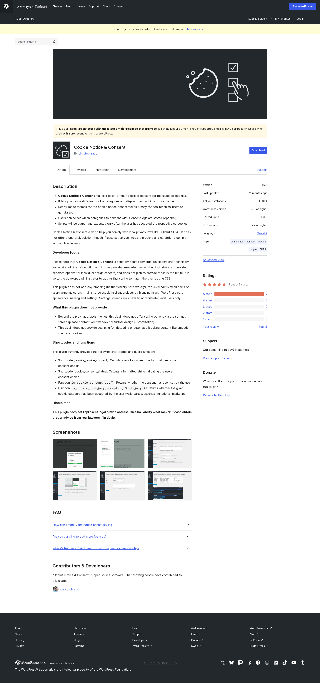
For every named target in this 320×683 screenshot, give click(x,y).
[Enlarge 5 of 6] (139, 476)
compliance (237, 241)
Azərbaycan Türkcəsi (62, 662)
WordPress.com (261, 628)
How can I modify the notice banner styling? (83, 525)
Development (127, 170)
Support (262, 170)
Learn (135, 628)
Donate (197, 640)
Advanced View (213, 260)
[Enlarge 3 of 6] (187, 444)
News (18, 634)
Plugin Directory (24, 18)
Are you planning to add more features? (79, 536)
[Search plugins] (54, 41)
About (18, 628)
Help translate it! (196, 29)
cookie (262, 241)
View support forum (216, 358)
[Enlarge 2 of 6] (139, 444)
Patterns (79, 645)
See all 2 (262, 233)
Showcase (80, 628)
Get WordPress (302, 6)
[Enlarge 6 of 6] (187, 476)
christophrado (88, 153)
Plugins (78, 640)
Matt (254, 634)
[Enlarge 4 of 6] (92, 476)
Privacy (19, 645)
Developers (139, 640)
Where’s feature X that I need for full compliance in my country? (96, 548)
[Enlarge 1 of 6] (92, 444)
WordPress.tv (142, 645)
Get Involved (199, 628)
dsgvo (253, 249)
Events (195, 634)
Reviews (80, 170)
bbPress (256, 640)
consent (250, 241)
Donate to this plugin (217, 395)
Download (258, 150)
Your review (211, 327)
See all (263, 327)
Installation (102, 170)
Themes (79, 634)
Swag (196, 645)
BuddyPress (259, 645)
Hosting (19, 640)
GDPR (263, 249)
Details (61, 170)
